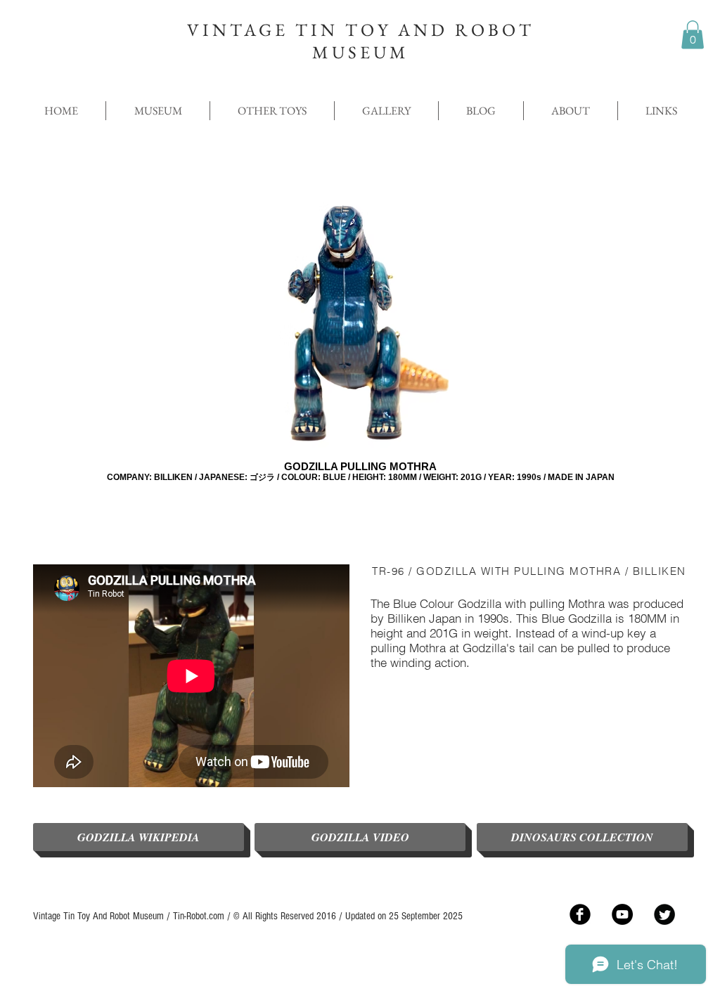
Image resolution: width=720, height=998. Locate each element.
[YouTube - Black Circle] (622, 914)
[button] (693, 34)
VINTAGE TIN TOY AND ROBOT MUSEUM (360, 40)
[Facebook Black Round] (580, 914)
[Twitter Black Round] (664, 914)
